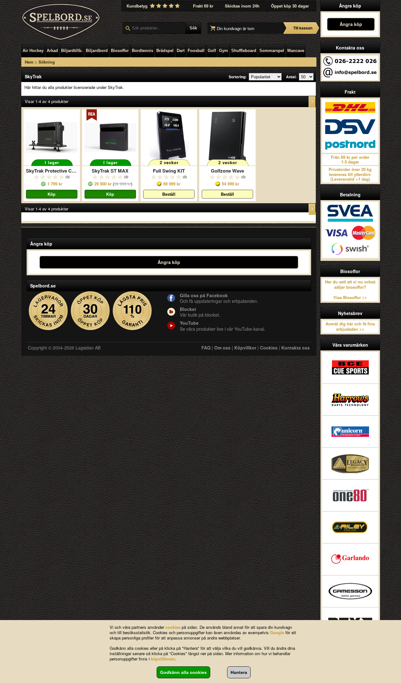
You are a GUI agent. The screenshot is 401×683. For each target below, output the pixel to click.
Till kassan (302, 28)
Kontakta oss (295, 347)
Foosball (196, 50)
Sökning (47, 62)
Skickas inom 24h (242, 6)
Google (277, 632)
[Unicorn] (350, 431)
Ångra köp (351, 24)
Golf (212, 50)
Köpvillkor (245, 347)
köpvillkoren (163, 659)
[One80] (350, 495)
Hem (29, 62)
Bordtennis (142, 50)
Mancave (295, 50)
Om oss (222, 347)
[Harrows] (350, 399)
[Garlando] (350, 559)
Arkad (52, 50)
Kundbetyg (138, 6)
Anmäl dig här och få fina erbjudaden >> (350, 326)
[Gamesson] (350, 591)
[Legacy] (350, 463)
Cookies (269, 347)
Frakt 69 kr (203, 6)
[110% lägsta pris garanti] (132, 310)
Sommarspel (271, 50)
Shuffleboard (243, 50)
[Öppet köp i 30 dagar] (90, 310)
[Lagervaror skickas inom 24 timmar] (48, 310)
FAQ (206, 347)
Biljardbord (97, 50)
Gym (223, 50)
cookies (172, 627)
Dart (181, 50)
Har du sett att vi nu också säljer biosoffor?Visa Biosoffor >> (350, 290)
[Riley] (350, 527)
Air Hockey (33, 50)
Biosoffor (120, 50)
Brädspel (165, 50)
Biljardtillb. (72, 50)
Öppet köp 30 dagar (290, 6)
